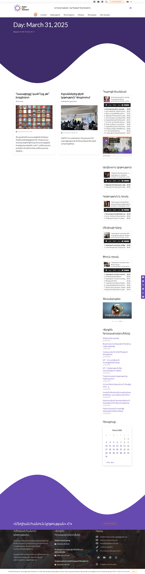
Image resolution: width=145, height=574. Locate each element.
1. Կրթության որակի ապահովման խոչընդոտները (115, 274)
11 (110, 446)
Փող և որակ (19, 101)
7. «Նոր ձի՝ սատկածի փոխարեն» (115, 122)
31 (106, 456)
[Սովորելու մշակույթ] (117, 310)
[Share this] (143, 281)
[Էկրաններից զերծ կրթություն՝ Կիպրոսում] (79, 117)
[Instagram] (116, 557)
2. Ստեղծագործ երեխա (112, 276)
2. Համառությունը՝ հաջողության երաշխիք (115, 247)
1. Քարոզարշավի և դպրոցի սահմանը (115, 109)
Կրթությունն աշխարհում (69, 101)
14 (121, 446)
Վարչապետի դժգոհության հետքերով (71, 561)
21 (121, 449)
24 (106, 453)
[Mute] (122, 105)
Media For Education (107, 158)
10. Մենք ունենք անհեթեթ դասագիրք (115, 128)
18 (110, 449)
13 (117, 446)
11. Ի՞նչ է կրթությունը (112, 131)
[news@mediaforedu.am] (98, 543)
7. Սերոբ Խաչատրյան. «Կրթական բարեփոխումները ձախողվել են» (115, 287)
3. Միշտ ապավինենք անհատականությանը (115, 113)
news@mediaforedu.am (109, 543)
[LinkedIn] (102, 2)
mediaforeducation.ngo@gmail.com (113, 537)
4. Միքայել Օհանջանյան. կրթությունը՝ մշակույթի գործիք (115, 115)
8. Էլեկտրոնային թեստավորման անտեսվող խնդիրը (115, 289)
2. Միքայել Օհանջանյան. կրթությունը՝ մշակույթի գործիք (115, 187)
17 (106, 449)
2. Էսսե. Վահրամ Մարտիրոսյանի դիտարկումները (115, 216)
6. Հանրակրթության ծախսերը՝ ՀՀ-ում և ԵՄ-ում (115, 285)
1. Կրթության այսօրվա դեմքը (114, 245)
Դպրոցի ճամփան (117, 158)
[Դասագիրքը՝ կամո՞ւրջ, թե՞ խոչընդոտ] (34, 117)
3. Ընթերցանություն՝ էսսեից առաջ (115, 218)
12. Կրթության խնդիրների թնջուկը (115, 133)
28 (121, 453)
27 (117, 453)
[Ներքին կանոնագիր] (98, 564)
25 (110, 453)
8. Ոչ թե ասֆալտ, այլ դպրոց (114, 124)
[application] (117, 105)
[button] (106, 2)
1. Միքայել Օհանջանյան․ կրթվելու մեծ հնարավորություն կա (115, 185)
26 (114, 453)
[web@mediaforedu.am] (98, 540)
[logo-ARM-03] (21, 8)
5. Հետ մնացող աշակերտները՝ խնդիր (115, 118)
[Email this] (143, 277)
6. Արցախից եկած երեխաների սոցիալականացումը (115, 120)
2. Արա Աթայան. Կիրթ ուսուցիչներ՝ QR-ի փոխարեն (115, 111)
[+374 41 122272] (98, 547)
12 (114, 446)
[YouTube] (98, 2)
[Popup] (131, 8)
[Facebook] (94, 2)
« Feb (108, 462)
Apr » (113, 462)
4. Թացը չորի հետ (110, 281)
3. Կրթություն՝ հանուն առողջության (115, 278)
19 (114, 449)
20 (117, 449)
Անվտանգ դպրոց (111, 338)
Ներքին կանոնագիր (108, 564)
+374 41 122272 (106, 547)
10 (106, 446)
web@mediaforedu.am (108, 540)
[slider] (127, 105)
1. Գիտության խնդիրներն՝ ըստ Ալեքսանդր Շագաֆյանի (115, 214)
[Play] (106, 105)
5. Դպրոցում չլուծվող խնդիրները (115, 283)
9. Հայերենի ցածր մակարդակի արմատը (115, 126)
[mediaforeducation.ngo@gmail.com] (98, 537)
